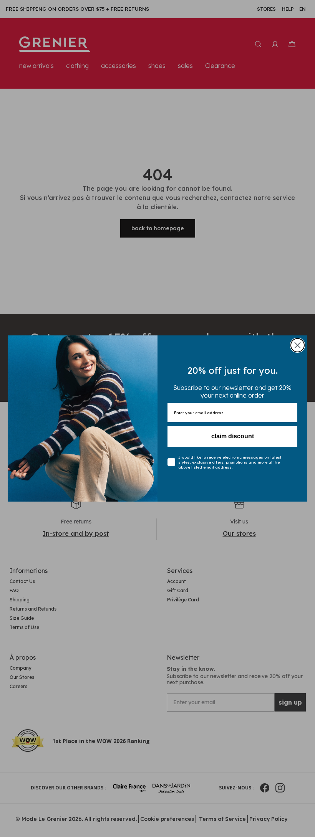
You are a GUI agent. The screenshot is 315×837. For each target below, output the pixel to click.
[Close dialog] (297, 345)
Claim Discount (232, 436)
